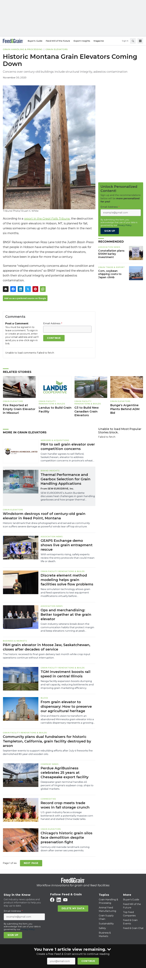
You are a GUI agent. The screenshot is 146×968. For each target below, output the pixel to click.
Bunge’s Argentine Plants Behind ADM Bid (124, 408)
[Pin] (35, 289)
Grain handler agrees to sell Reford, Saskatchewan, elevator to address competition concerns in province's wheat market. (67, 457)
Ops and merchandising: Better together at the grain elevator (66, 614)
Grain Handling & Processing (22, 49)
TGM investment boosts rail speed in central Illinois (65, 674)
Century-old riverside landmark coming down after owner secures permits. (65, 849)
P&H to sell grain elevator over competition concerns (68, 446)
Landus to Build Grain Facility (55, 409)
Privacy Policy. (125, 225)
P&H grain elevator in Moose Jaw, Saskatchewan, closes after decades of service (46, 647)
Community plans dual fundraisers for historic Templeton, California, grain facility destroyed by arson (47, 741)
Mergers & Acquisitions (55, 440)
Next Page (31, 863)
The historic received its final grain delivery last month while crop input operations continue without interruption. (46, 656)
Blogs (44, 698)
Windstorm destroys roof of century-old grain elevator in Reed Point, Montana (44, 516)
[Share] (13, 289)
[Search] (133, 41)
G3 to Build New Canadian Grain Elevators (86, 411)
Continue (88, 961)
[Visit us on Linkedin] (59, 899)
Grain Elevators (56, 49)
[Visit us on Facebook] (52, 899)
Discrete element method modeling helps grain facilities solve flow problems (67, 579)
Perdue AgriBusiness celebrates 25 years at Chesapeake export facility (65, 772)
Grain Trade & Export (111, 267)
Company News (49, 764)
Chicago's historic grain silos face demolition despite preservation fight (66, 837)
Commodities (48, 799)
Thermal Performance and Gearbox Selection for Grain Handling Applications (65, 479)
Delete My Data (73, 908)
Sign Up (109, 231)
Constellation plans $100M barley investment (111, 254)
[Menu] (140, 41)
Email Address (52, 323)
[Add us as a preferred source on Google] (43, 289)
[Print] (6, 289)
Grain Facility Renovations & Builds (52, 402)
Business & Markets (15, 641)
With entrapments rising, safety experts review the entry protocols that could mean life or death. (68, 558)
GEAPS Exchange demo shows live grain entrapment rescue (67, 545)
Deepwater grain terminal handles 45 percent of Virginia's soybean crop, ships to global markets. (67, 785)
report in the (47, 218)
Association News (109, 247)
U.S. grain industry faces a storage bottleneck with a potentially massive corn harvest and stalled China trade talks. (67, 816)
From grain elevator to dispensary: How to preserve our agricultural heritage (66, 706)
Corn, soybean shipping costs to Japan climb (109, 274)
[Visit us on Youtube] (65, 899)
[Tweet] (28, 289)
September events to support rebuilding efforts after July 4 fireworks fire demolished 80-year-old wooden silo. (48, 752)
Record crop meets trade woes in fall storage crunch (65, 805)
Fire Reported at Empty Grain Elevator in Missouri (19, 408)
